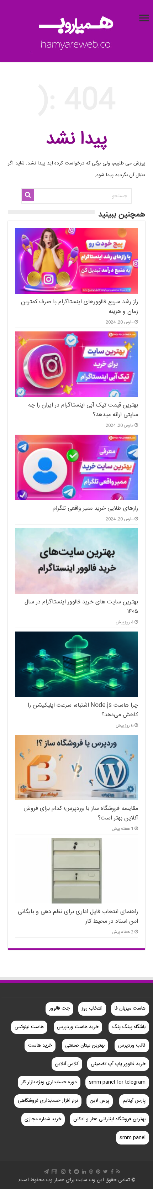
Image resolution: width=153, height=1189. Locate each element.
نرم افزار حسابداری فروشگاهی (48, 1100)
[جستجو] (28, 195)
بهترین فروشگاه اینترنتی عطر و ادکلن (109, 1119)
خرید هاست (40, 1045)
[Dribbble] (91, 1171)
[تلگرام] (46, 1171)
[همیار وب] (76, 31)
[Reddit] (76, 1171)
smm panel (133, 1137)
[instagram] (63, 1171)
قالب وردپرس (132, 1045)
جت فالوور (59, 1008)
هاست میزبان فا (130, 1008)
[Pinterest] (98, 1171)
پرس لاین (99, 1100)
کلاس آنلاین (67, 1064)
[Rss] (118, 1171)
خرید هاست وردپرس (78, 1027)
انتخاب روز (91, 1008)
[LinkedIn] (84, 1171)
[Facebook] (112, 1171)
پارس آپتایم (134, 1100)
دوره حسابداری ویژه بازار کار (49, 1082)
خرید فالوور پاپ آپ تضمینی (118, 1064)
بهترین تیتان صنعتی (85, 1045)
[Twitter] (105, 1171)
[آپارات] (54, 1171)
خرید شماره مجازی (43, 1119)
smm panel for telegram (117, 1082)
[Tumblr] (70, 1171)
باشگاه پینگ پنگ (129, 1027)
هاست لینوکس (29, 1027)
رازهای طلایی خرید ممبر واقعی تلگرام (95, 508)
